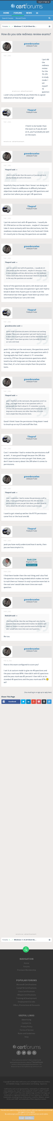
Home (6, 12)
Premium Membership (26, 970)
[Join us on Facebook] (18, 1052)
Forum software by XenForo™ (20, 1060)
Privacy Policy (26, 1026)
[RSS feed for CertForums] (34, 1052)
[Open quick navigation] (50, 26)
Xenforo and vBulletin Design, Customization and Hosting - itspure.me (28, 1083)
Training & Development (26, 998)
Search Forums (7, 18)
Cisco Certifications (26, 991)
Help (27, 1037)
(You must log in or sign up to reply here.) (38, 692)
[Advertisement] (22, 73)
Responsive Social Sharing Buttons (21, 1066)
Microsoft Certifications (26, 984)
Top (25, 950)
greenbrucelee (31, 43)
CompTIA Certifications (26, 988)
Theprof (31, 110)
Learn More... (29, 1118)
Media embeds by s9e (35, 1060)
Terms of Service (27, 1030)
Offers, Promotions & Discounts (26, 1005)
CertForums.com (37, 1066)
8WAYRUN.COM (37, 1064)
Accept (21, 1118)
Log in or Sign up (43, 2)
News (29, 12)
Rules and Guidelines (26, 1033)
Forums (18, 12)
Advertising (26, 1019)
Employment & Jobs (26, 1001)
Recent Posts (21, 18)
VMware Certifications (26, 995)
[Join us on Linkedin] (29, 1052)
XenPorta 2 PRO (16, 1064)
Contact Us (26, 1023)
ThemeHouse (37, 1062)
